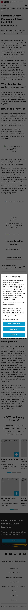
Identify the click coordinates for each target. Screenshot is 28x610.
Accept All (14, 334)
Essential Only (14, 329)
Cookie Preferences (14, 324)
